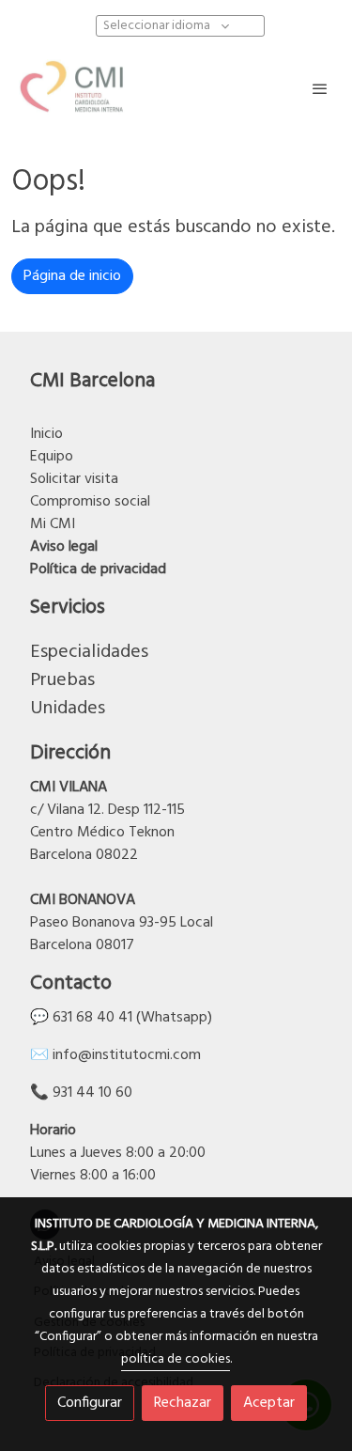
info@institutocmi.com (127, 1055)
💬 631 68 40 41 (81, 1018)
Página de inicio (72, 276)
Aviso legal (64, 547)
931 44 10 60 (92, 1093)
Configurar (89, 1403)
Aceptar (269, 1403)
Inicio (46, 434)
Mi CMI (52, 524)
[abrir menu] (320, 88)
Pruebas (62, 680)
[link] (75, 88)
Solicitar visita (76, 479)
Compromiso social (90, 502)
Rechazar (182, 1403)
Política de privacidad (98, 569)
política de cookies (175, 1359)
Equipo (51, 457)
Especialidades (89, 652)
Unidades (67, 709)
